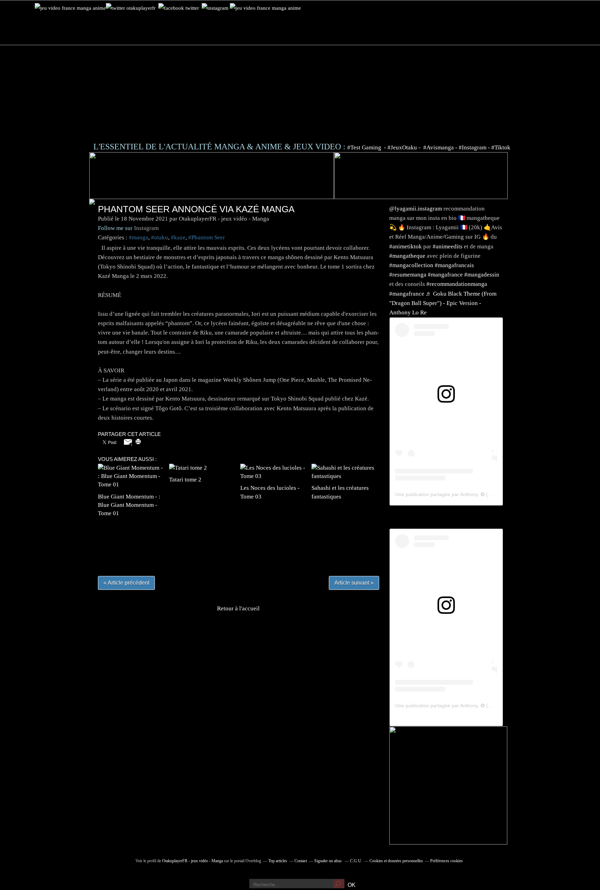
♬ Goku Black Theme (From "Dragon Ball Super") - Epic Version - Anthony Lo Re (443, 303)
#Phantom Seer (206, 237)
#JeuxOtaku (402, 147)
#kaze (178, 237)
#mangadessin (481, 274)
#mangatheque (407, 256)
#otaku (159, 237)
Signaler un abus (328, 860)
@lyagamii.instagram (415, 208)
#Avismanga (439, 147)
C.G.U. (356, 860)
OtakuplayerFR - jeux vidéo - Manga (192, 860)
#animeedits (447, 246)
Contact (300, 860)
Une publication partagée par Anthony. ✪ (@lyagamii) (453, 494)
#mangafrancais (454, 265)
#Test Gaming (365, 147)
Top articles (277, 860)
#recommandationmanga (456, 284)
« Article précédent (126, 583)
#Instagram (472, 147)
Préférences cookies (446, 860)
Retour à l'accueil (238, 608)
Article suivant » (354, 583)
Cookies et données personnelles (396, 860)
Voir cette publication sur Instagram (437, 409)
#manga (138, 237)
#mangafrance (445, 274)
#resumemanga (407, 274)
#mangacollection (411, 265)
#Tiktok (500, 147)
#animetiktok (405, 246)
